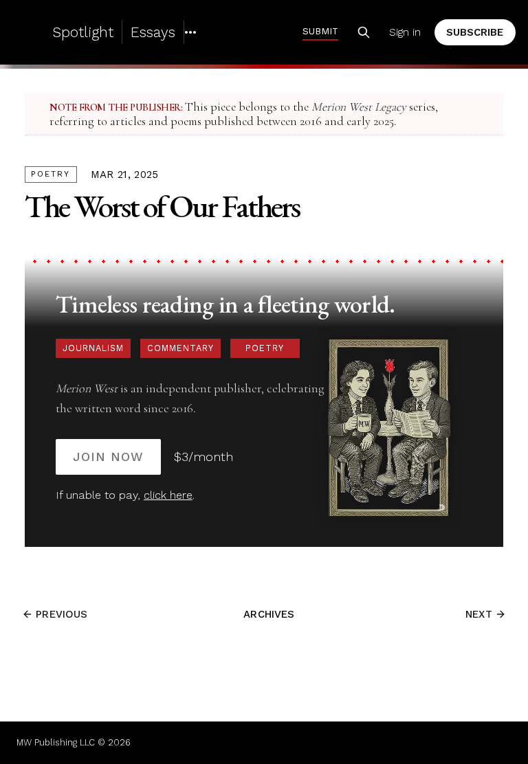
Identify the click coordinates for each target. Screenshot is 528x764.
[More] (190, 32)
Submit (320, 30)
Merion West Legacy (358, 107)
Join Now (108, 456)
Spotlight (82, 32)
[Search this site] (363, 32)
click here (168, 495)
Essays (153, 32)
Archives (268, 614)
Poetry (50, 174)
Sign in (405, 32)
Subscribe (474, 32)
